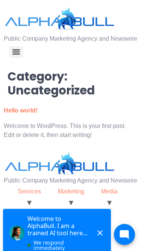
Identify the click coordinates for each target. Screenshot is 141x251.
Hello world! (21, 110)
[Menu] (16, 52)
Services (29, 191)
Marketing (71, 191)
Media (109, 191)
